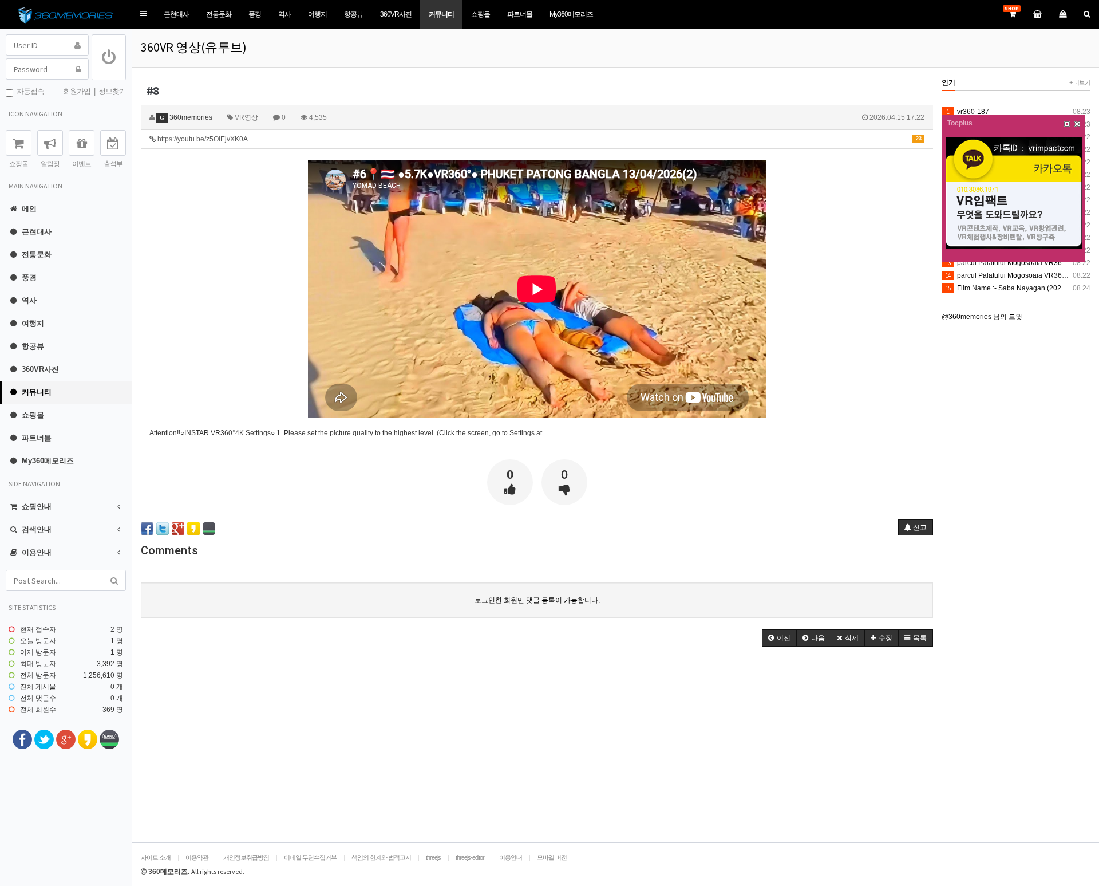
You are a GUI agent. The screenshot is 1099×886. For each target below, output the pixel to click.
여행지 (317, 14)
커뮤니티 (441, 14)
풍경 (254, 14)
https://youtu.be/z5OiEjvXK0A (539, 139)
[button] (143, 14)
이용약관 (196, 857)
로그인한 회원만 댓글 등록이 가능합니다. (537, 600)
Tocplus (960, 123)
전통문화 (218, 14)
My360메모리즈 (571, 14)
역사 (284, 14)
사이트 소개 (156, 857)
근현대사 (176, 14)
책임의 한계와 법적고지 (381, 857)
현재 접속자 (38, 629)
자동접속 (28, 91)
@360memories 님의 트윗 (982, 317)
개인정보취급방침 (246, 857)
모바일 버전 (552, 857)
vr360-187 (968, 112)
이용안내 (510, 857)
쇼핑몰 (480, 14)
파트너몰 (519, 14)
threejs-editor (470, 857)
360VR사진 (396, 14)
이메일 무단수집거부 (310, 857)
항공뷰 (353, 14)
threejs (433, 857)
